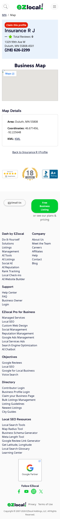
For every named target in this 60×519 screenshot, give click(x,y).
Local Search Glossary (16, 448)
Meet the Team (41, 243)
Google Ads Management (18, 337)
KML (17, 139)
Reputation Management (18, 333)
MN (4, 15)
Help (35, 255)
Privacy (32, 504)
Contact (37, 259)
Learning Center (12, 452)
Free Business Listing (45, 206)
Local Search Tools (13, 425)
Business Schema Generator (20, 433)
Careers (37, 247)
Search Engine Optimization (19, 345)
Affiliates (37, 251)
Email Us (16, 202)
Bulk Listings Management (19, 400)
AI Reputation (10, 267)
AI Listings (8, 259)
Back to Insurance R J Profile (30, 152)
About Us (38, 239)
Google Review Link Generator (21, 441)
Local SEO (8, 321)
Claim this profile (16, 25)
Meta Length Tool (13, 437)
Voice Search (10, 374)
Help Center (9, 292)
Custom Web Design (15, 325)
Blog (35, 263)
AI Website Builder (13, 279)
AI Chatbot (8, 349)
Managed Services (13, 317)
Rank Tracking (11, 271)
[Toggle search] (5, 6)
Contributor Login (13, 388)
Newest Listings (12, 408)
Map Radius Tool (12, 429)
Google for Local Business (18, 370)
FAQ (4, 296)
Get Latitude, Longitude (17, 445)
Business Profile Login (16, 392)
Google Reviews (12, 362)
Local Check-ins (11, 275)
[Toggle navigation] (54, 6)
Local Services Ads (13, 341)
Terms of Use (45, 504)
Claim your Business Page (18, 396)
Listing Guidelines (13, 404)
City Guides (9, 412)
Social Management (14, 329)
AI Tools (7, 255)
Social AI (7, 263)
